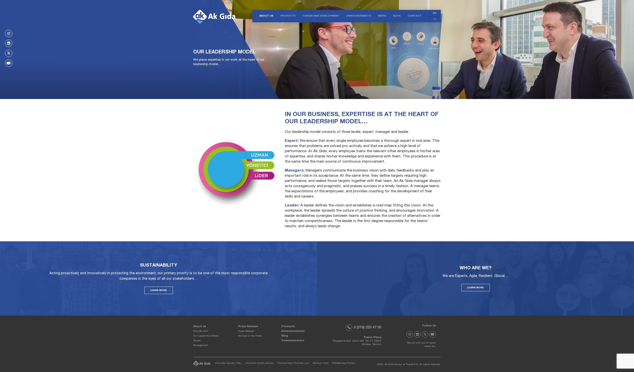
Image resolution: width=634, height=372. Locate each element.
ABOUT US (266, 16)
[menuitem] (434, 13)
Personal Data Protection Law (293, 363)
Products (288, 326)
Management (200, 345)
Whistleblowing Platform (343, 363)
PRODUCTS (288, 16)
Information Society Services (259, 363)
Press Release (248, 326)
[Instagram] (8, 33)
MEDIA (382, 16)
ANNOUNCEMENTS (358, 16)
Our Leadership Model (205, 336)
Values (197, 341)
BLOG (397, 16)
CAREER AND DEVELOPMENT (321, 16)
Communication (292, 340)
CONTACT (415, 16)
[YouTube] (8, 63)
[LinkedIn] (8, 43)
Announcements (293, 331)
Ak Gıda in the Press (250, 336)
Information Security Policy (228, 363)
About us (199, 326)
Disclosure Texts (320, 363)
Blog (284, 336)
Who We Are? (200, 331)
